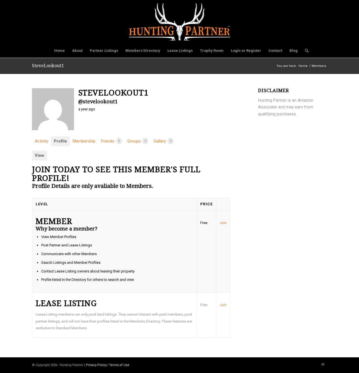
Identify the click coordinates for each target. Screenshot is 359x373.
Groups (136, 141)
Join (223, 223)
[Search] (305, 51)
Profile (60, 141)
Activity (41, 141)
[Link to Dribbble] (323, 364)
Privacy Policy (96, 365)
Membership (84, 141)
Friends (110, 141)
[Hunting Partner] (179, 22)
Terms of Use (119, 365)
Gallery (162, 141)
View (39, 155)
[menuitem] (59, 51)
